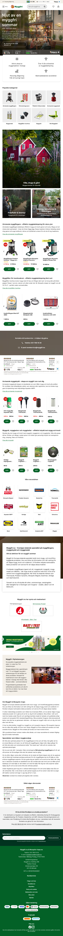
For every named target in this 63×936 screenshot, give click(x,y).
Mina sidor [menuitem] (32, 895)
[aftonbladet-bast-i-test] (31, 626)
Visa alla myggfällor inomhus (11, 288)
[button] (5, 6)
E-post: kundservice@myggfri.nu (33, 347)
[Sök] (44, 7)
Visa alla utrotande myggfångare (12, 234)
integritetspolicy (42, 841)
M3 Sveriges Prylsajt (39, 604)
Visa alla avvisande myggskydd (12, 391)
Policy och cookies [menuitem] (31, 889)
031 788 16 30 (19, 824)
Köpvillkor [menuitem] (31, 886)
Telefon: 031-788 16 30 (33, 343)
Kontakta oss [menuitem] (31, 883)
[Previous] (4, 255)
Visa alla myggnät (8, 440)
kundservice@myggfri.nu (44, 824)
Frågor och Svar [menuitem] (31, 881)
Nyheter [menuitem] (31, 897)
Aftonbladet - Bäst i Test (29, 619)
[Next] (58, 255)
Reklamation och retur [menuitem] (31, 892)
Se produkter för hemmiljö (11, 44)
